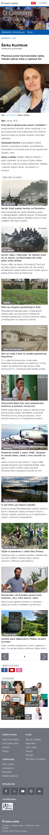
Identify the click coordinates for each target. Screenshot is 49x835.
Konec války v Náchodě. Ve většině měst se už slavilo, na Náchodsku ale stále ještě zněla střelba (23, 258)
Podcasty (6, 772)
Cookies (5, 825)
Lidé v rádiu (31, 747)
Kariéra (29, 751)
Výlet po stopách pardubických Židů (21, 307)
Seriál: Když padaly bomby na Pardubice (23, 208)
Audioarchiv (8, 768)
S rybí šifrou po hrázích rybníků (18, 505)
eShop (5, 751)
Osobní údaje (18, 825)
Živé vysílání (8, 764)
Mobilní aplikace (10, 776)
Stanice (6, 747)
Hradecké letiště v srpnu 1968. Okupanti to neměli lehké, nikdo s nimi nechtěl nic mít (23, 455)
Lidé (14, 38)
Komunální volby (10, 743)
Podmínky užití (32, 825)
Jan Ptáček (11, 115)
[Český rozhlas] (9, 3)
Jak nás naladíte (33, 739)
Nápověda (31, 743)
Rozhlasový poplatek (36, 759)
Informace (5, 38)
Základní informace (13, 32)
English (5, 828)
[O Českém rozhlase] (24, 18)
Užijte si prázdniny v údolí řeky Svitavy (22, 551)
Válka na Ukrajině (10, 739)
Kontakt (29, 755)
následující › (44, 656)
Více (31, 32)
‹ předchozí (5, 656)
